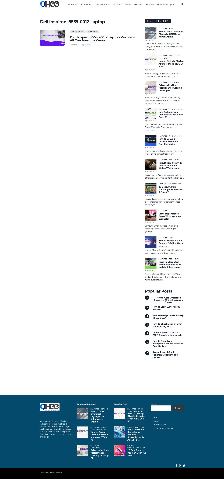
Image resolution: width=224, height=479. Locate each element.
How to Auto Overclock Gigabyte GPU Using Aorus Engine (171, 34)
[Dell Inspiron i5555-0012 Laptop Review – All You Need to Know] (52, 38)
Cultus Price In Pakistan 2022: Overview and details (167, 333)
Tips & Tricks (122, 4)
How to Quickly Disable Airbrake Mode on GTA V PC (171, 64)
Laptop (92, 32)
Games (172, 55)
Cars (139, 4)
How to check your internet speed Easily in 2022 (167, 325)
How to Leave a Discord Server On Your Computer (168, 141)
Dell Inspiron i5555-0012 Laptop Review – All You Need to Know (102, 39)
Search (154, 404)
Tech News (164, 58)
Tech (151, 4)
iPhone (130, 445)
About (156, 417)
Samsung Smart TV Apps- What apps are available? (170, 216)
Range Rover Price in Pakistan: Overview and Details (165, 355)
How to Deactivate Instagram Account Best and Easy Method (168, 344)
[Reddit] (183, 465)
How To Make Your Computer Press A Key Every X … (171, 115)
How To (87, 4)
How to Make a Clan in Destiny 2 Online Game (171, 241)
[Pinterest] (179, 465)
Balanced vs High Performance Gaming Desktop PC (170, 88)
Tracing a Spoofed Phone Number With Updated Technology (170, 264)
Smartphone (102, 4)
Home (73, 4)
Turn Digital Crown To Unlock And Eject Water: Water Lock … (171, 165)
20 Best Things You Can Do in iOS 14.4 (136, 453)
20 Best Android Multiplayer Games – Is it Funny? (171, 189)
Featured (78, 32)
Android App (165, 184)
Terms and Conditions (163, 428)
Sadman (73, 45)
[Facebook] (175, 465)
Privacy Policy (159, 425)
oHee (42, 472)
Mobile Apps (165, 4)
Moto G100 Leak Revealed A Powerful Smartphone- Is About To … (135, 434)
